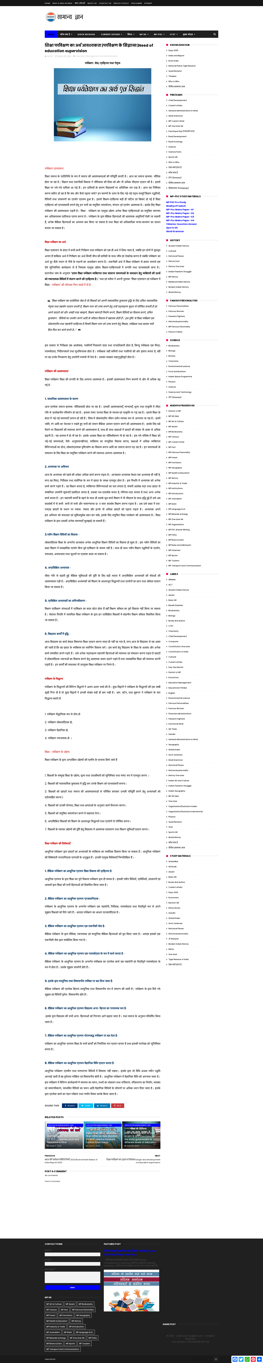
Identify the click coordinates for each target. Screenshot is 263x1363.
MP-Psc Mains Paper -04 (180, 220)
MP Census (173, 436)
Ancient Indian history (178, 246)
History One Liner (176, 266)
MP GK (143, 34)
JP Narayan (173, 938)
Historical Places (176, 256)
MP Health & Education (178, 473)
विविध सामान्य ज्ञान (176, 86)
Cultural (172, 251)
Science (172, 147)
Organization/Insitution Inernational (185, 811)
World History (174, 292)
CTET (172, 34)
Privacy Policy (121, 3)
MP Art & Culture (176, 421)
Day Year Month (175, 667)
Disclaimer (136, 3)
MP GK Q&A (173, 416)
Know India (173, 60)
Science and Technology (179, 392)
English (171, 693)
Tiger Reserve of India (178, 959)
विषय (129, 34)
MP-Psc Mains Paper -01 (179, 209)
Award (171, 595)
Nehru (171, 949)
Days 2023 (173, 892)
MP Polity (172, 535)
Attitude (172, 866)
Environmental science (179, 366)
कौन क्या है (65, 34)
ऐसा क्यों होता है (175, 167)
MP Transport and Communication (184, 565)
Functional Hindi (175, 724)
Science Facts (174, 152)
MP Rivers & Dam (176, 540)
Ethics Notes (174, 908)
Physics (171, 381)
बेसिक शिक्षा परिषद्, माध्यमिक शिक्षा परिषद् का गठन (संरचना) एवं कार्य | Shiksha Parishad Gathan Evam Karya (101, 1138)
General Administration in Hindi (183, 110)
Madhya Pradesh (176, 205)
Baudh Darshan (175, 605)
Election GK (173, 902)
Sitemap (148, 3)
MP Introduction (175, 493)
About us (92, 3)
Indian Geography (176, 791)
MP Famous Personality (179, 326)
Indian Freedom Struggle (179, 271)
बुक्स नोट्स (188, 34)
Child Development (177, 100)
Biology (171, 350)
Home (47, 3)
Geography (173, 744)
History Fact (174, 261)
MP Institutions (175, 488)
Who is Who (173, 81)
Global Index (174, 749)
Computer (173, 641)
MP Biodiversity (175, 431)
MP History (173, 276)
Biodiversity (173, 345)
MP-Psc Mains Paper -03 (180, 216)
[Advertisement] (162, 18)
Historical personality (178, 321)
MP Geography (175, 467)
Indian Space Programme (180, 376)
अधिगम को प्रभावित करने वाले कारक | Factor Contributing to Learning (130, 1252)
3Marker (172, 579)
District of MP (174, 411)
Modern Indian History (178, 287)
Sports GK (173, 157)
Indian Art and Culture (178, 780)
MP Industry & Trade (177, 483)
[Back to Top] (216, 1359)
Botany (171, 356)
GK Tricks (172, 729)
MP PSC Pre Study (176, 202)
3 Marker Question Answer (181, 224)
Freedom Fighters (176, 316)
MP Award (172, 426)
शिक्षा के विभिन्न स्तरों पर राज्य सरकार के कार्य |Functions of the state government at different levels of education (140, 1138)
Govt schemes (175, 754)
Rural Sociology (175, 141)
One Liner (172, 801)
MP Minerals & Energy (178, 514)
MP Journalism (175, 498)
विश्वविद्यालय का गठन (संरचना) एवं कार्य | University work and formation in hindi (63, 1139)
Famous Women (176, 311)
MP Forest (172, 457)
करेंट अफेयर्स (80, 3)
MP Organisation (176, 524)
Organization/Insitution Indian (182, 806)
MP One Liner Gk (175, 126)
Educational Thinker (177, 688)
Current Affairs (110, 34)
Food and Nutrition (177, 371)
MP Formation (174, 462)
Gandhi (171, 734)
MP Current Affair (176, 121)
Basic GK (172, 600)
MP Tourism (173, 560)
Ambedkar (173, 861)
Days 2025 (173, 50)
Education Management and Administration (96, 56)
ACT (170, 584)
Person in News (175, 332)
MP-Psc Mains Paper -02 (180, 213)
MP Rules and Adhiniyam (179, 545)
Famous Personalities (178, 306)
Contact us (105, 3)
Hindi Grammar (175, 116)
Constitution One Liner (179, 646)
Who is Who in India (62, 3)
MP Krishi (172, 504)
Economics (173, 677)
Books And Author (176, 620)
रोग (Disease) (175, 177)
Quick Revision (86, 34)
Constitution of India (178, 651)
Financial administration (179, 713)
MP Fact (172, 447)
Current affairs (175, 105)
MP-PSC (158, 34)
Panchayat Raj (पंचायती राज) (181, 131)
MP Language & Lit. (177, 509)
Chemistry (173, 361)
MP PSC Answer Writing (179, 529)
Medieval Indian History (179, 282)
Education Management (179, 682)
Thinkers (172, 76)
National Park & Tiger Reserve (182, 66)
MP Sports (173, 555)
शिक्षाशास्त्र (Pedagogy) (178, 188)
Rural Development (177, 136)
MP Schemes (174, 550)
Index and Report (176, 55)
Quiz (170, 827)
